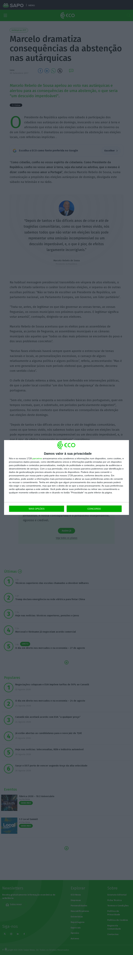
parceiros (37, 458)
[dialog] (66, 477)
